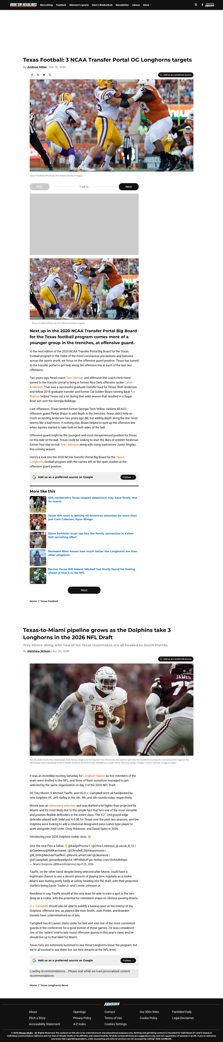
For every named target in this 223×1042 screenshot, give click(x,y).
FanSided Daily (182, 1012)
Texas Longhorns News (54, 985)
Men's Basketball (102, 4)
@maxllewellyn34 (60, 860)
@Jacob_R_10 (125, 846)
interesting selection (62, 805)
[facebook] (202, 4)
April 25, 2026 (85, 864)
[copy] (50, 74)
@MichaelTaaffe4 (53, 855)
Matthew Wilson (38, 651)
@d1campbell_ (39, 860)
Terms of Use (113, 1018)
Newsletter (122, 4)
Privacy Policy (82, 1018)
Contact (109, 1012)
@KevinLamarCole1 (80, 855)
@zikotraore (101, 855)
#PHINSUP (81, 860)
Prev (40, 186)
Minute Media (26, 1033)
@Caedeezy (38, 850)
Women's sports (79, 4)
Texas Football (49, 601)
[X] (196, 4)
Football (61, 4)
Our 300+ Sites (149, 1012)
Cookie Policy (148, 1018)
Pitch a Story (37, 1018)
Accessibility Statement (44, 1024)
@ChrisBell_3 (76, 850)
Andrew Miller (37, 67)
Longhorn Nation (94, 776)
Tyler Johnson (69, 444)
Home (33, 601)
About (136, 4)
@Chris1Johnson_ (104, 846)
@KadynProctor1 (79, 846)
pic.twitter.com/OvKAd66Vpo (108, 860)
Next (129, 186)
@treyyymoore (95, 850)
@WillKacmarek (56, 850)
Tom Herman (74, 378)
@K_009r (35, 855)
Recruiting (46, 4)
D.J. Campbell (39, 906)
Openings (79, 1012)
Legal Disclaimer (183, 1018)
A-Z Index (79, 1024)
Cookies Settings (115, 1024)
